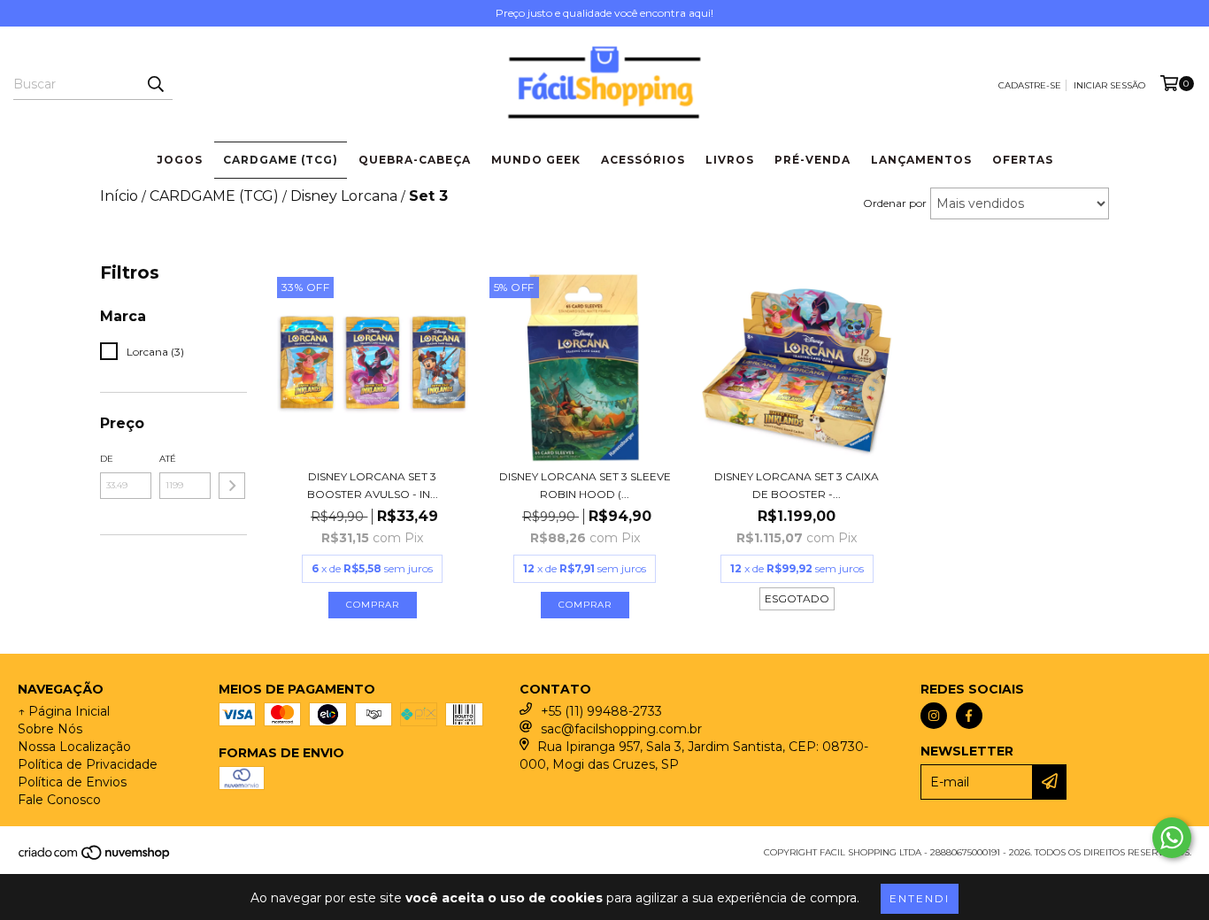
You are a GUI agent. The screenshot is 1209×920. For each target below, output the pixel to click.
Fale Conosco (59, 800)
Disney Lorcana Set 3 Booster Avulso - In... (372, 485)
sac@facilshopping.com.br (621, 729)
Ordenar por (895, 203)
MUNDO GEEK (536, 159)
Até (167, 458)
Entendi (919, 898)
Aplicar (232, 485)
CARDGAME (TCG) (280, 159)
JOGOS (180, 159)
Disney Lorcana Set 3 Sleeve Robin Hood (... (585, 485)
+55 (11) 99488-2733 (601, 711)
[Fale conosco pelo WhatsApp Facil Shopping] (1171, 837)
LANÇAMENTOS (921, 159)
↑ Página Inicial (64, 711)
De (106, 458)
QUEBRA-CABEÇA (414, 159)
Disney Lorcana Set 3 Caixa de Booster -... (796, 485)
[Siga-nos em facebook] (969, 715)
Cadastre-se (1029, 85)
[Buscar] (155, 84)
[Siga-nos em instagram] (933, 715)
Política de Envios (72, 782)
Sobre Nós (50, 729)
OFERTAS (1022, 159)
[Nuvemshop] (95, 857)
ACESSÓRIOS (643, 159)
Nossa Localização (74, 747)
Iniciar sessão (1109, 85)
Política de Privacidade (88, 764)
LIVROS (729, 159)
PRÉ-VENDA (812, 159)
